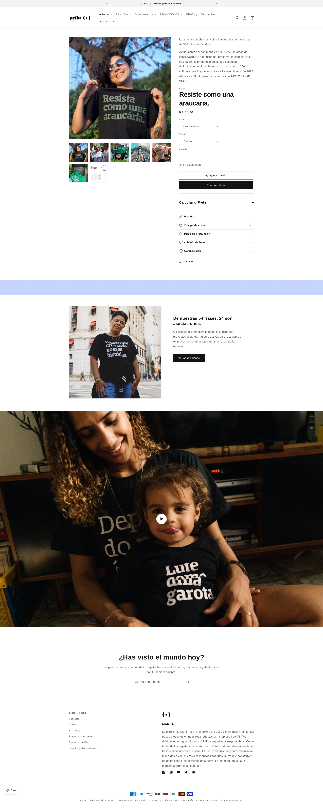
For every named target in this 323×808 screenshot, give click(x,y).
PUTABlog (75, 730)
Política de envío (196, 800)
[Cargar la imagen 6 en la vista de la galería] (78, 173)
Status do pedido (79, 742)
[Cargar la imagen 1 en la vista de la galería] (78, 152)
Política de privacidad (151, 800)
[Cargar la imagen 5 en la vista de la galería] (161, 152)
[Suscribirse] (188, 682)
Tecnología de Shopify (104, 800)
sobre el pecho (77, 712)
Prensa (73, 724)
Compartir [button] (188, 261)
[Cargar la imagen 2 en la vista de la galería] (99, 152)
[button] (105, 14)
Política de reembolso (128, 800)
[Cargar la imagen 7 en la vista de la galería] (99, 173)
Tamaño (183, 134)
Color (182, 119)
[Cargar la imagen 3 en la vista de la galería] (119, 152)
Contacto (74, 718)
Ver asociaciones (189, 357)
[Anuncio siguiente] (216, 3)
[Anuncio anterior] (106, 3)
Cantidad (183, 149)
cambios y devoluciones (83, 748)
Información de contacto (232, 800)
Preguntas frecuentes (81, 736)
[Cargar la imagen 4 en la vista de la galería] (140, 152)
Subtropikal (201, 76)
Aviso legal (212, 800)
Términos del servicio (175, 800)
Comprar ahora (216, 185)
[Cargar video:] (161, 519)
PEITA (90, 800)
